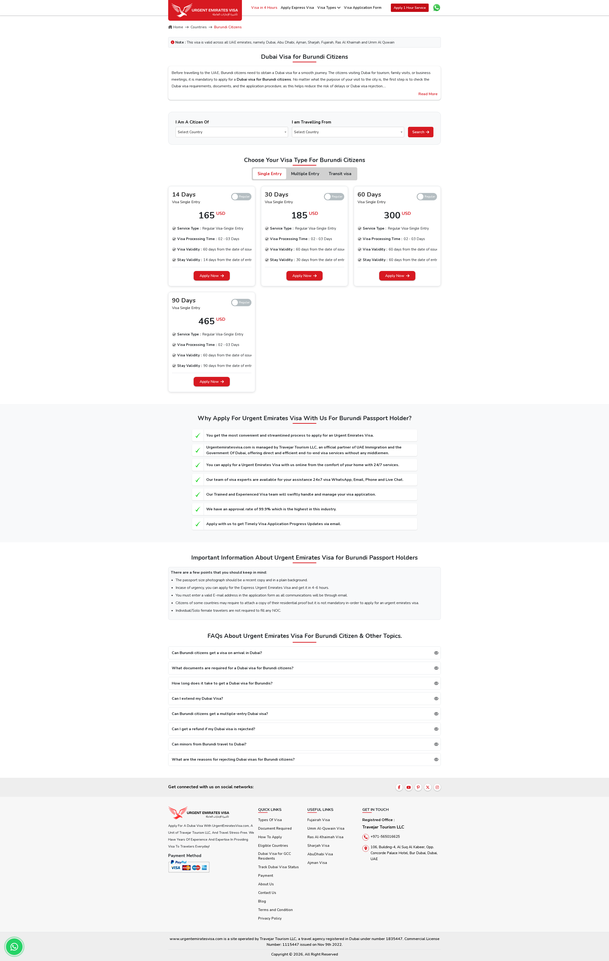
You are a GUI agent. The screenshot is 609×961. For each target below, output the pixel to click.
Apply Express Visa (297, 7)
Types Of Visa (270, 820)
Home (178, 27)
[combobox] (232, 132)
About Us (266, 884)
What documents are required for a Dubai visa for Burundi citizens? (233, 668)
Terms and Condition (275, 909)
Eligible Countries (273, 845)
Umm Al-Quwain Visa (325, 828)
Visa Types (327, 7)
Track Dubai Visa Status (278, 867)
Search (418, 132)
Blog (262, 901)
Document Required (275, 828)
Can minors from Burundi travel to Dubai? (209, 744)
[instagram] (437, 787)
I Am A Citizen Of (192, 122)
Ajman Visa (317, 862)
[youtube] (408, 787)
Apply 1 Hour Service (410, 7)
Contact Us (267, 892)
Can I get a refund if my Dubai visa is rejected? (213, 729)
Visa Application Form (363, 7)
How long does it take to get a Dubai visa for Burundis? (222, 683)
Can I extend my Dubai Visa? (197, 698)
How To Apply (270, 837)
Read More (427, 94)
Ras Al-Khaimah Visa (325, 837)
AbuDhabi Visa (320, 854)
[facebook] (399, 787)
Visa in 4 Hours (264, 7)
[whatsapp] (14, 946)
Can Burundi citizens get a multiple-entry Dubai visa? (220, 713)
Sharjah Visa (318, 845)
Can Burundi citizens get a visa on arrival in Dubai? (217, 652)
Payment (265, 875)
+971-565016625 (385, 836)
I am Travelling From (311, 122)
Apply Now (209, 275)
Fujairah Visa (318, 820)
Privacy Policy (270, 918)
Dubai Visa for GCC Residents (274, 856)
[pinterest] (418, 787)
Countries (199, 27)
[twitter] (427, 787)
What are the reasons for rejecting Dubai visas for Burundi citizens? (233, 759)
